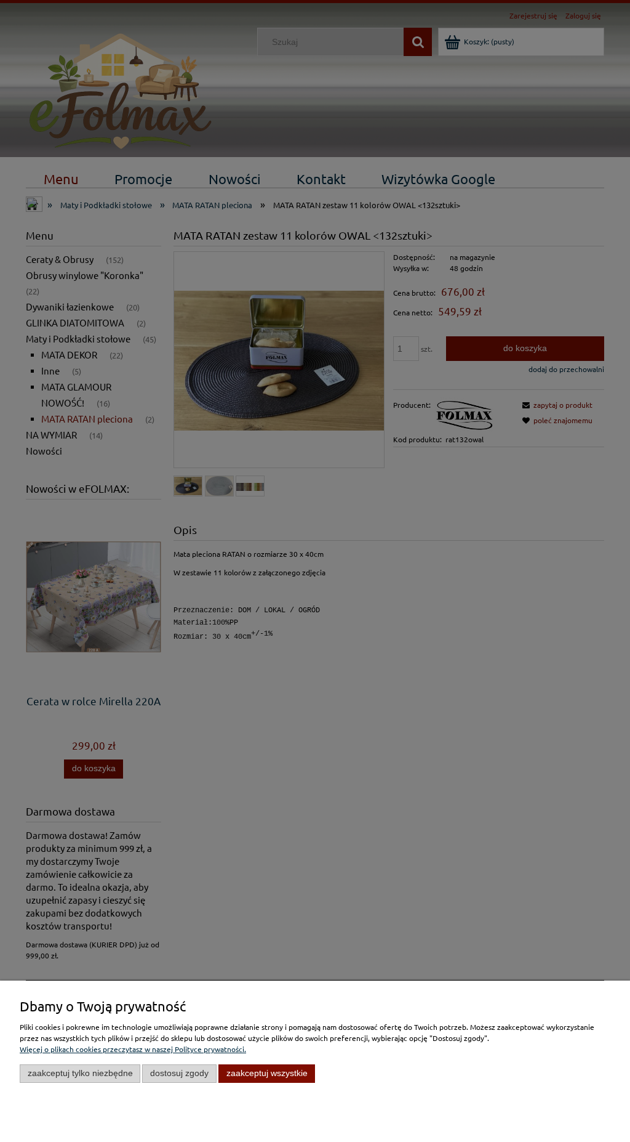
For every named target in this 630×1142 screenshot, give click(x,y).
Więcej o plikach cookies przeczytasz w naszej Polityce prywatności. (133, 1049)
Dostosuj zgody (179, 1073)
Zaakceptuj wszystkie (267, 1073)
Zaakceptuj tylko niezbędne (80, 1073)
